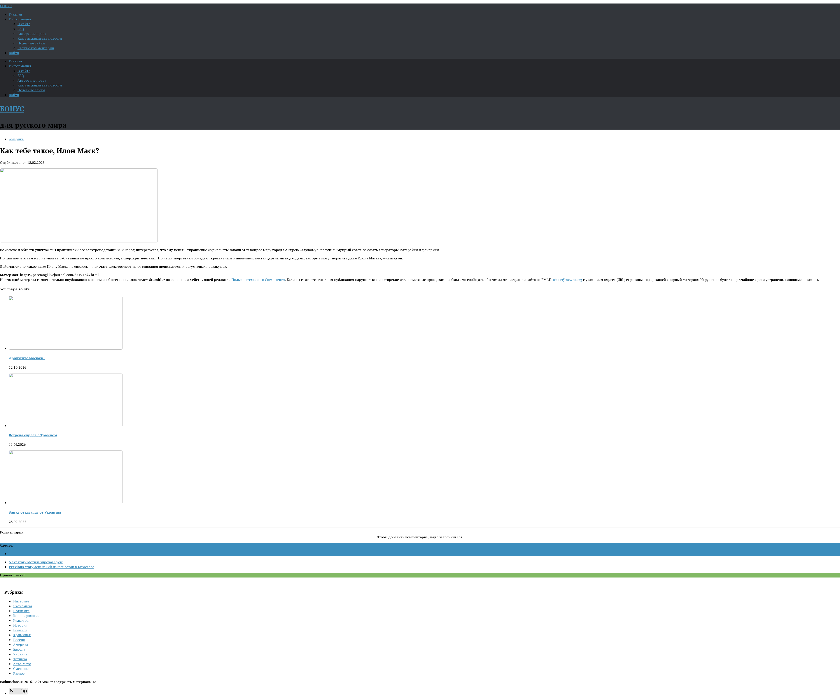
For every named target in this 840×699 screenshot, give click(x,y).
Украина (20, 654)
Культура (20, 620)
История (20, 625)
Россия (19, 639)
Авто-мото (22, 663)
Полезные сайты (31, 43)
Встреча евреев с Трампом (33, 435)
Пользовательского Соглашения (258, 279)
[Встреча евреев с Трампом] (65, 425)
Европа (19, 649)
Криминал (22, 634)
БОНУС (6, 6)
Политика (21, 610)
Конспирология (26, 615)
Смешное (20, 668)
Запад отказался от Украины (35, 512)
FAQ (21, 28)
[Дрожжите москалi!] (65, 348)
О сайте (24, 23)
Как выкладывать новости (40, 38)
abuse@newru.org (567, 279)
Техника (20, 659)
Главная (15, 14)
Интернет (21, 601)
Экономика (22, 606)
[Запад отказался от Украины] (65, 502)
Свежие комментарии (36, 48)
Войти (14, 52)
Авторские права (32, 33)
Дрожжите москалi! (27, 358)
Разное (18, 673)
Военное (20, 630)
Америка (16, 139)
